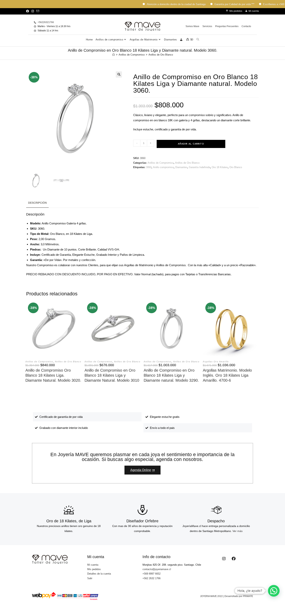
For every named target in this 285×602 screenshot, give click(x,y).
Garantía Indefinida (199, 167)
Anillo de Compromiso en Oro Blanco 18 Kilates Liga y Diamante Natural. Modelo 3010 (112, 375)
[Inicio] (113, 54)
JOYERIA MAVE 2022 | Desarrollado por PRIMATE (226, 596)
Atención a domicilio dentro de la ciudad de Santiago (167, 4)
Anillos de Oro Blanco (161, 54)
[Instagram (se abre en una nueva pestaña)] (32, 11)
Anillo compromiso (163, 167)
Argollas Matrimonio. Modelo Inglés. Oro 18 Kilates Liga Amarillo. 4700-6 (227, 375)
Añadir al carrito (191, 144)
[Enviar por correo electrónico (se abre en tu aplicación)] (37, 11)
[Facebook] (234, 559)
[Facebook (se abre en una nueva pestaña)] (28, 11)
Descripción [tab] (37, 202)
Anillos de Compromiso (161, 162)
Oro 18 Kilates (220, 167)
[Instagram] (224, 559)
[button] (119, 74)
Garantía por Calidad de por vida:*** (225, 4)
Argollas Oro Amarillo (216, 361)
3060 (148, 167)
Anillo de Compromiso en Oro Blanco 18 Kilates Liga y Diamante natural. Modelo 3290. (171, 375)
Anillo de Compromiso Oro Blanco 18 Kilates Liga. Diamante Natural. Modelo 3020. (53, 375)
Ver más (237, 531)
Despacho (216, 521)
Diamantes (181, 167)
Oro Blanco (235, 167)
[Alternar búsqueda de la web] (197, 39)
